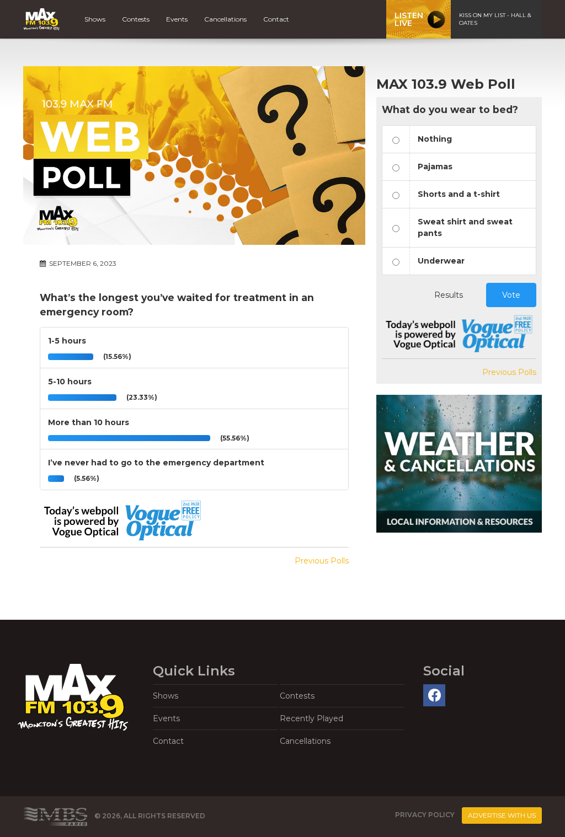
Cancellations (225, 19)
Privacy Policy (425, 815)
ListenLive (409, 19)
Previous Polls (322, 561)
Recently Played (311, 718)
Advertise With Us (502, 815)
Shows (94, 19)
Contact (276, 19)
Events (177, 19)
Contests (136, 19)
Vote (511, 295)
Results (448, 295)
